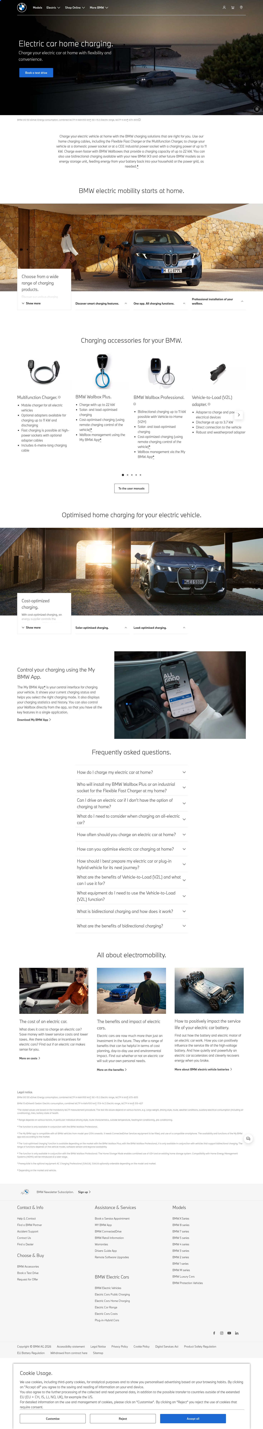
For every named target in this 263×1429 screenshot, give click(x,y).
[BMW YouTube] (229, 1333)
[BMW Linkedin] (236, 1333)
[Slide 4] (136, 475)
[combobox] (248, 1138)
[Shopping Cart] (233, 7)
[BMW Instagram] (221, 1333)
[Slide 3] (132, 475)
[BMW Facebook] (214, 1333)
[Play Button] (257, 109)
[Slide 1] (123, 475)
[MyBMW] (224, 7)
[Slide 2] (127, 475)
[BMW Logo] (21, 7)
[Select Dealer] (241, 7)
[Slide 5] (140, 475)
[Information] (139, 120)
